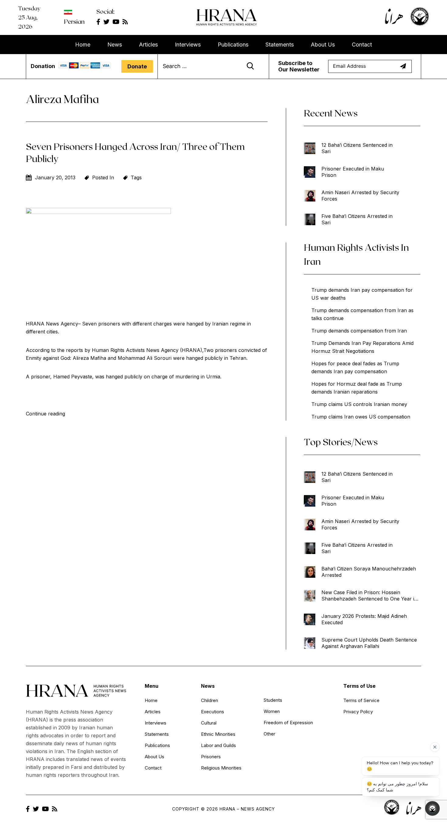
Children (209, 700)
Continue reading (45, 414)
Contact (362, 44)
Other (269, 734)
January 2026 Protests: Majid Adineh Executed (364, 619)
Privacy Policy (358, 712)
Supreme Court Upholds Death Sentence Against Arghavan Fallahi (369, 643)
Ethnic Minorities (218, 734)
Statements (279, 44)
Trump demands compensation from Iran (359, 331)
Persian (74, 21)
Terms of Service (361, 700)
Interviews (188, 44)
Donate (137, 66)
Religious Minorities (221, 768)
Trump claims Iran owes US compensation (360, 417)
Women (272, 711)
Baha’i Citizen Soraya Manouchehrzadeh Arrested (368, 572)
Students (273, 700)
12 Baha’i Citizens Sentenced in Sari (357, 148)
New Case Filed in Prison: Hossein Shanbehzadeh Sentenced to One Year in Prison (369, 595)
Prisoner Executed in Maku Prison (352, 172)
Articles (148, 44)
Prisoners (211, 756)
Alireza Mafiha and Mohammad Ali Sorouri (122, 358)
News (114, 44)
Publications (233, 44)
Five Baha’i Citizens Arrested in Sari (357, 219)
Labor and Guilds (218, 745)
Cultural (209, 723)
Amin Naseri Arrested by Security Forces (360, 195)
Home (82, 44)
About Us (323, 44)
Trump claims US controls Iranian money (359, 404)
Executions (212, 712)
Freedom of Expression (288, 722)
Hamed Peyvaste (72, 377)
